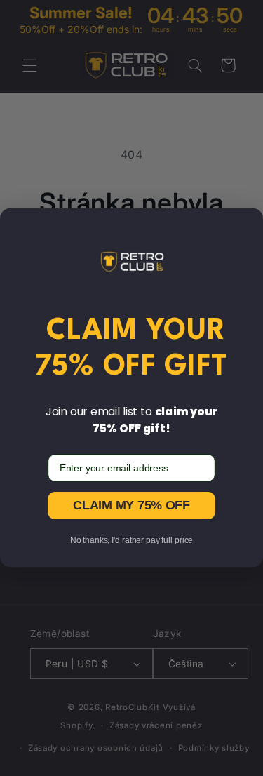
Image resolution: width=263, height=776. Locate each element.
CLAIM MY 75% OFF (131, 505)
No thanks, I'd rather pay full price (131, 541)
